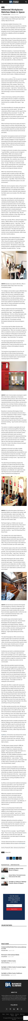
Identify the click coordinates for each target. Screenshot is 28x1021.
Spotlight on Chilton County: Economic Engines (13, 967)
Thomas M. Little (6, 14)
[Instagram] (10, 1009)
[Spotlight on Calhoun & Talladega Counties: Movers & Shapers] (4, 883)
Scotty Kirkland (4, 956)
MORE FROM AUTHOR (15, 864)
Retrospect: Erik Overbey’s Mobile (10, 954)
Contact (7, 1014)
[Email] (17, 858)
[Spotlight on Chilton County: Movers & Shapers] (4, 870)
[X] (11, 858)
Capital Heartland (3, 871)
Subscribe (17, 1014)
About (3, 1014)
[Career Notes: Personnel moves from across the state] (4, 876)
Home (2, 5)
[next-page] (4, 888)
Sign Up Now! (14, 909)
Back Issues (22, 1014)
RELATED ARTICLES (5, 864)
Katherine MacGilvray (5, 962)
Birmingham (22, 843)
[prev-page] (2, 888)
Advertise (12, 1014)
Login (16, 1015)
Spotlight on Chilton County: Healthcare (11, 973)
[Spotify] (17, 1009)
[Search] (26, 2)
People (6, 5)
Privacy (12, 1015)
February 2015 (7, 852)
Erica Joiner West (4, 950)
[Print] (20, 858)
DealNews (3, 734)
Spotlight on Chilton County (8, 961)
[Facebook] (7, 858)
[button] (2, 2)
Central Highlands (3, 884)
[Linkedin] (14, 858)
